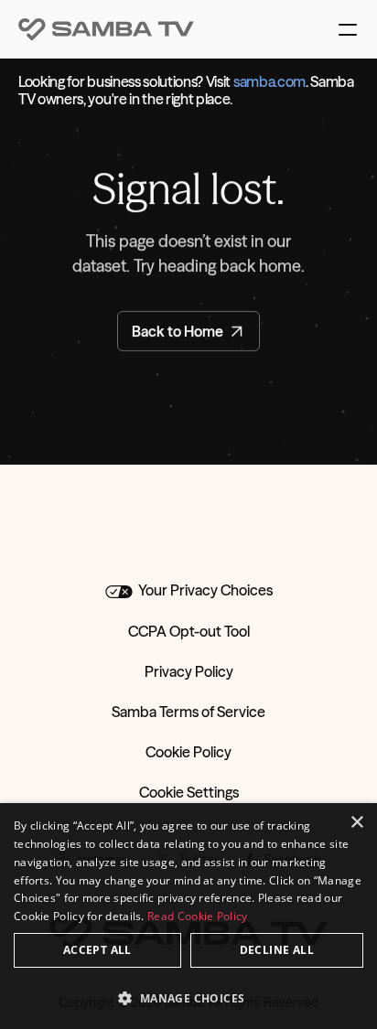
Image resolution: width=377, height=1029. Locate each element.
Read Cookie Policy (197, 916)
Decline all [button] (277, 950)
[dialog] (188, 916)
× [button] (356, 823)
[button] (188, 997)
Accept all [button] (97, 950)
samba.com (269, 81)
